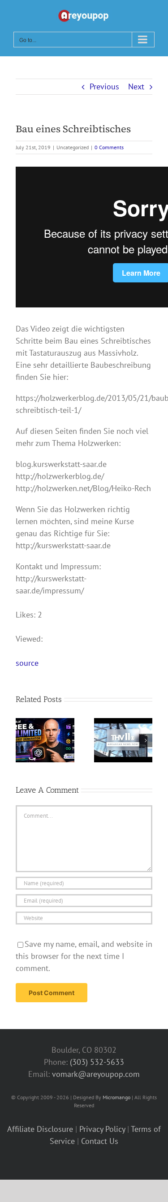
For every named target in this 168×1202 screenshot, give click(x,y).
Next (136, 86)
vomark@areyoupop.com (96, 1074)
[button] (22, 740)
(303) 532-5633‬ (97, 1062)
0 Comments (109, 147)
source (27, 663)
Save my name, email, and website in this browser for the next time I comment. (84, 956)
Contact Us (99, 1141)
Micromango (116, 1097)
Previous (104, 86)
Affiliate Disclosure (40, 1129)
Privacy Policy (102, 1129)
